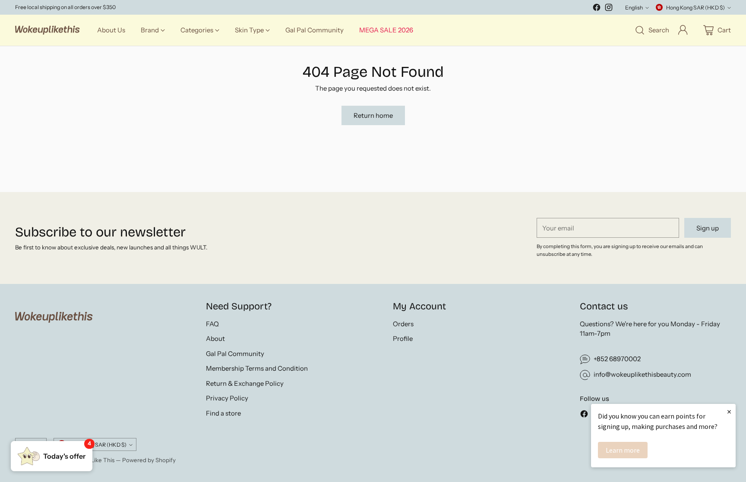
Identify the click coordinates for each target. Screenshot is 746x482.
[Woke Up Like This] (47, 30)
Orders (403, 324)
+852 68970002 (617, 359)
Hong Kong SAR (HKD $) (695, 7)
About (215, 338)
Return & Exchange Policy (245, 383)
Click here (69, 6)
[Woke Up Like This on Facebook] (596, 9)
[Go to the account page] (683, 30)
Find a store (223, 413)
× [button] (729, 411)
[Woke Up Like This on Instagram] (608, 9)
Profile (403, 338)
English (634, 7)
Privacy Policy (227, 398)
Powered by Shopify (149, 460)
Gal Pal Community (235, 354)
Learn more (623, 450)
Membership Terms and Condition (257, 368)
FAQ (212, 324)
